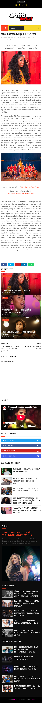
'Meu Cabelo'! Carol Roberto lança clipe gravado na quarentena (17, 311)
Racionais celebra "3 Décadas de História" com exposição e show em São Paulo (27, 613)
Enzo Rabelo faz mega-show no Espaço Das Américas (18, 333)
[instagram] (16, 5)
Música (12, 40)
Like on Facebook (7, 445)
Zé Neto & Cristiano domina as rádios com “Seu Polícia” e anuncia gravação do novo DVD (26, 593)
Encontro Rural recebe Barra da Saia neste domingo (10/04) (27, 687)
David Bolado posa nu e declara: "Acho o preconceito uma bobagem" (26, 603)
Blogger (33, 700)
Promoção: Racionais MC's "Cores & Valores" (24, 658)
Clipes (5, 298)
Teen (17, 40)
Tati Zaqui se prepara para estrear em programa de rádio (26, 621)
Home (5, 28)
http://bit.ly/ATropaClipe (30, 187)
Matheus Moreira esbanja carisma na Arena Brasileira (26, 470)
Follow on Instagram (9, 456)
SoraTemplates (17, 700)
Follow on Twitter (8, 440)
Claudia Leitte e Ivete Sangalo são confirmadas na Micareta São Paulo (17, 533)
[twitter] (23, 5)
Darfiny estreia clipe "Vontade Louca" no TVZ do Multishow (26, 667)
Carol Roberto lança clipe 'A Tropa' (16, 290)
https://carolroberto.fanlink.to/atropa (21, 194)
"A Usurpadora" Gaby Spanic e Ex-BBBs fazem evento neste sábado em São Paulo (27, 510)
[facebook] (19, 5)
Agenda (5, 320)
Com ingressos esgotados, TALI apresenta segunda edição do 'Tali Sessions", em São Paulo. (26, 500)
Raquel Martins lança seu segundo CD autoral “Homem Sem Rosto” (26, 489)
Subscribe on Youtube (9, 451)
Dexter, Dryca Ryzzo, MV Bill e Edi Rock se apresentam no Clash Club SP (27, 632)
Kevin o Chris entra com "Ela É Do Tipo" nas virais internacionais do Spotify (26, 649)
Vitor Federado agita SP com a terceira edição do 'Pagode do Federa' (25, 481)
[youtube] (26, 5)
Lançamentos (5, 40)
